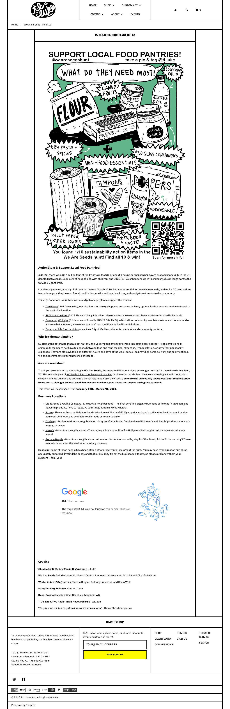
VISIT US (182, 638)
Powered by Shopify (23, 705)
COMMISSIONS (164, 644)
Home (14, 24)
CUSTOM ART (130, 5)
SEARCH (204, 642)
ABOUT (115, 14)
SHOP (107, 5)
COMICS (95, 14)
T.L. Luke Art (28, 697)
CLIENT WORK (163, 638)
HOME (92, 5)
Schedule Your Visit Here (26, 664)
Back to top (115, 621)
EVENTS (135, 14)
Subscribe (115, 654)
